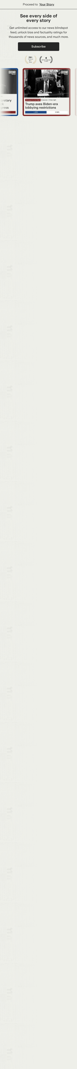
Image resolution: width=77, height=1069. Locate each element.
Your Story (46, 4)
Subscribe (38, 46)
